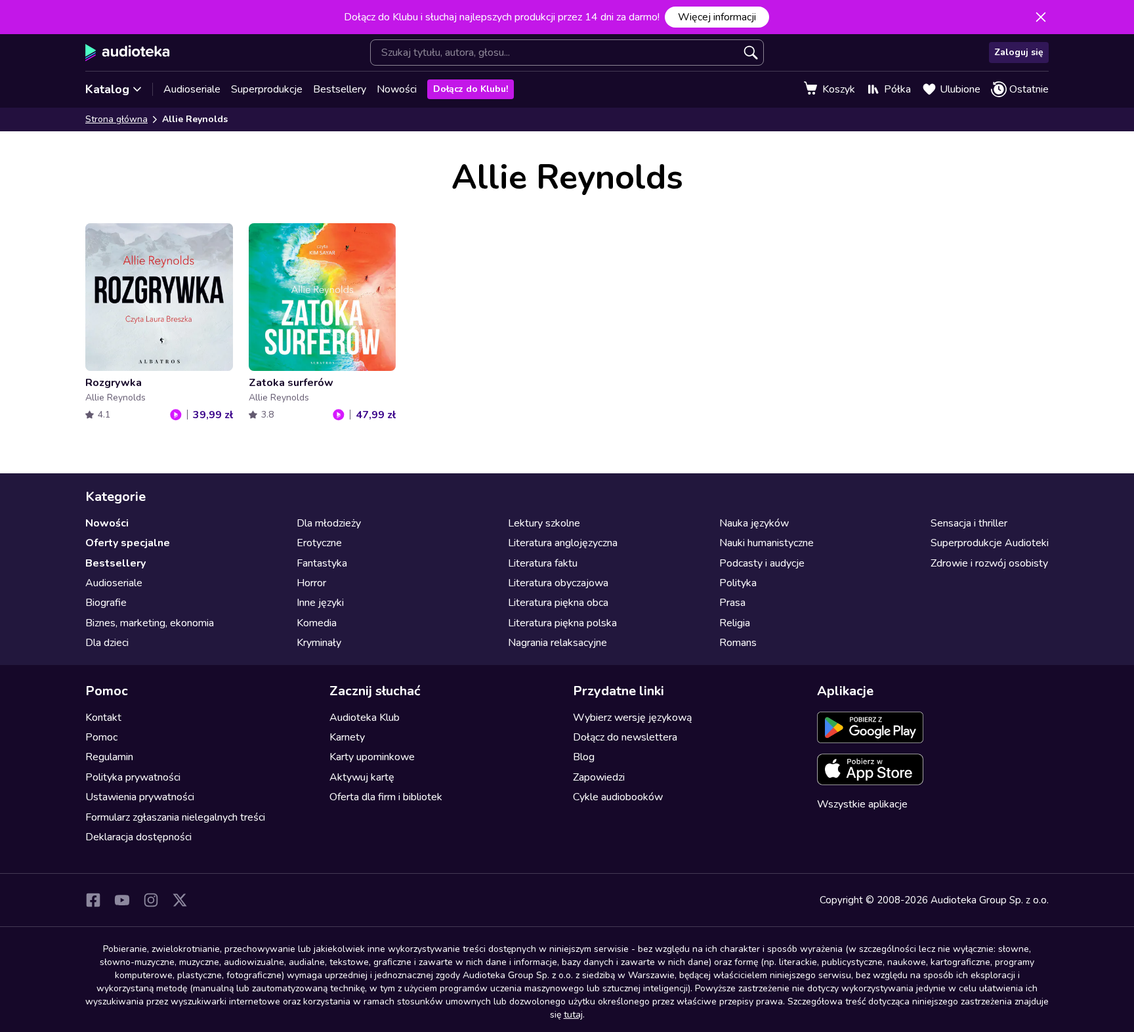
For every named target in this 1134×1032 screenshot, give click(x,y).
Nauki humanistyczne (766, 543)
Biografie (106, 602)
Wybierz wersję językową (632, 717)
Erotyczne (319, 543)
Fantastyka (322, 563)
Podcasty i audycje (762, 563)
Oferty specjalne (127, 543)
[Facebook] (93, 900)
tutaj (573, 1014)
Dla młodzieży (329, 523)
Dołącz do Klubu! (470, 89)
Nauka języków (754, 523)
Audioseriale (191, 89)
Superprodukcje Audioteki (990, 543)
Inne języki (320, 602)
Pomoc (101, 737)
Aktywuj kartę (361, 777)
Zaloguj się (1018, 52)
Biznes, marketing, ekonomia (149, 623)
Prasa (732, 602)
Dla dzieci (107, 642)
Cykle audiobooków (618, 797)
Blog (584, 757)
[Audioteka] (127, 52)
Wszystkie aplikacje (862, 804)
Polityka (738, 583)
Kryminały (319, 642)
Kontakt (103, 717)
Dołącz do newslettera (625, 737)
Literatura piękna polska (562, 623)
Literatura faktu (543, 563)
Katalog (107, 89)
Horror (311, 583)
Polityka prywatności (132, 777)
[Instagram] (151, 900)
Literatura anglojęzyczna (563, 543)
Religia (734, 623)
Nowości (397, 89)
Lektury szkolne (544, 523)
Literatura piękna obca (558, 602)
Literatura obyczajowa (558, 583)
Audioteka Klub (364, 717)
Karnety (347, 737)
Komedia (317, 623)
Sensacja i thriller (969, 523)
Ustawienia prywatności (139, 797)
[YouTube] (122, 900)
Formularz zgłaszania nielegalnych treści (175, 817)
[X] (180, 900)
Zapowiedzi (599, 777)
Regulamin (109, 757)
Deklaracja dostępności (138, 837)
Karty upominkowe (372, 757)
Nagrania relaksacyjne (557, 642)
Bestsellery (339, 89)
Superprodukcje (267, 89)
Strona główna (116, 119)
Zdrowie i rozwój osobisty (989, 563)
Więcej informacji (717, 17)
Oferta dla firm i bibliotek (385, 797)
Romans (738, 642)
